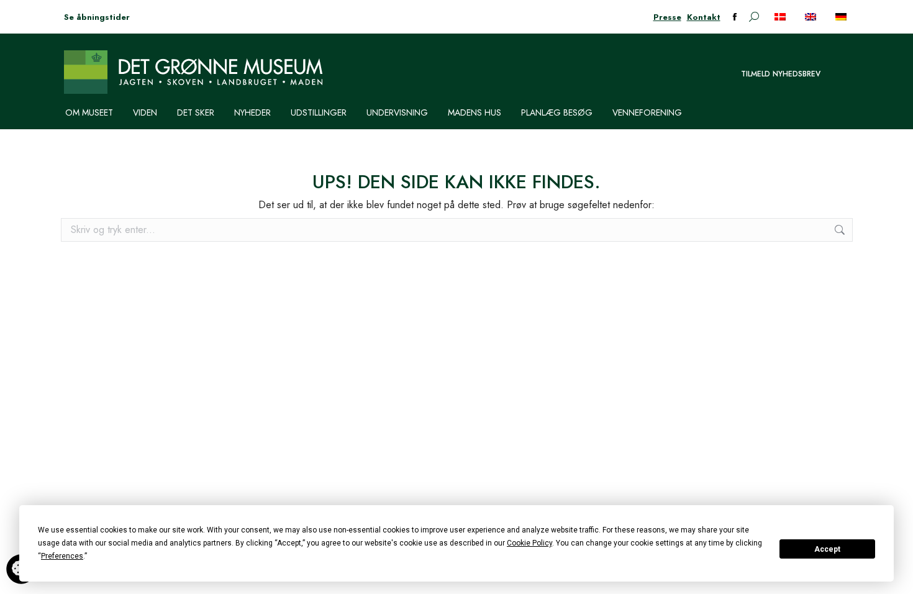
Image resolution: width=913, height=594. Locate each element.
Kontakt (703, 17)
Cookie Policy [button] (529, 543)
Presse (667, 17)
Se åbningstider (97, 17)
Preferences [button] (62, 556)
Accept (827, 549)
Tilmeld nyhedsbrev (780, 74)
